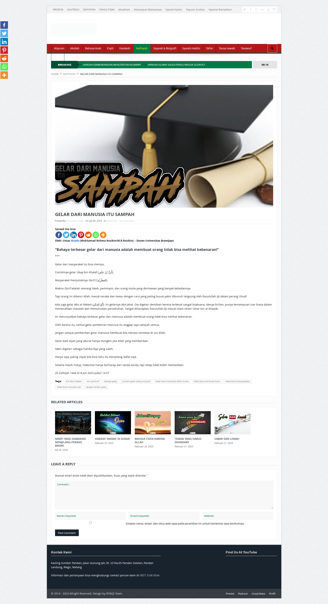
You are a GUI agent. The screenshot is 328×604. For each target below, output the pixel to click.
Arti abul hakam (74, 381)
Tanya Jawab (227, 48)
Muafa (75, 240)
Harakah (124, 48)
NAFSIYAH (89, 9)
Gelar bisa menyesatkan (238, 381)
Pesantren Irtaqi (75, 220)
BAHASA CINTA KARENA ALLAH (150, 440)
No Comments (127, 220)
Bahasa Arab (93, 48)
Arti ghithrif (93, 381)
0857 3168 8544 (149, 575)
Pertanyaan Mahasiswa (148, 9)
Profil (272, 593)
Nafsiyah (141, 48)
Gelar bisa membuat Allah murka (172, 381)
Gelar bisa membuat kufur (207, 381)
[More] (103, 235)
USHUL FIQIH (107, 9)
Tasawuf (246, 48)
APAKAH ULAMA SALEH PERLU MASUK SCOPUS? (176, 64)
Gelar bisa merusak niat (69, 387)
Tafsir (209, 48)
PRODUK (58, 9)
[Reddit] (88, 235)
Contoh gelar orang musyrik (136, 381)
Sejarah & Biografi (164, 48)
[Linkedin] (73, 235)
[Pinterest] (81, 235)
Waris (57, 56)
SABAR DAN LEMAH (226, 439)
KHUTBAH (73, 9)
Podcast (243, 593)
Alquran (59, 48)
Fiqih (110, 48)
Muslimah (124, 9)
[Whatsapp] (95, 235)
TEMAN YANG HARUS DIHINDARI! (188, 440)
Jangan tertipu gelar (96, 387)
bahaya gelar (110, 381)
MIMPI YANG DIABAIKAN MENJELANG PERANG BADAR (70, 442)
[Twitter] (66, 235)
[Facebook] (58, 235)
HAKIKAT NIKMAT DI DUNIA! (112, 439)
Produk (230, 593)
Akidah (74, 48)
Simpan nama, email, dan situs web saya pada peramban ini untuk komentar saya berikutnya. (185, 523)
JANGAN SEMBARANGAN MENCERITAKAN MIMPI (112, 64)
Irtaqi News (258, 593)
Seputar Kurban (195, 9)
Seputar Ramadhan (220, 9)
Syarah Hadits (174, 9)
